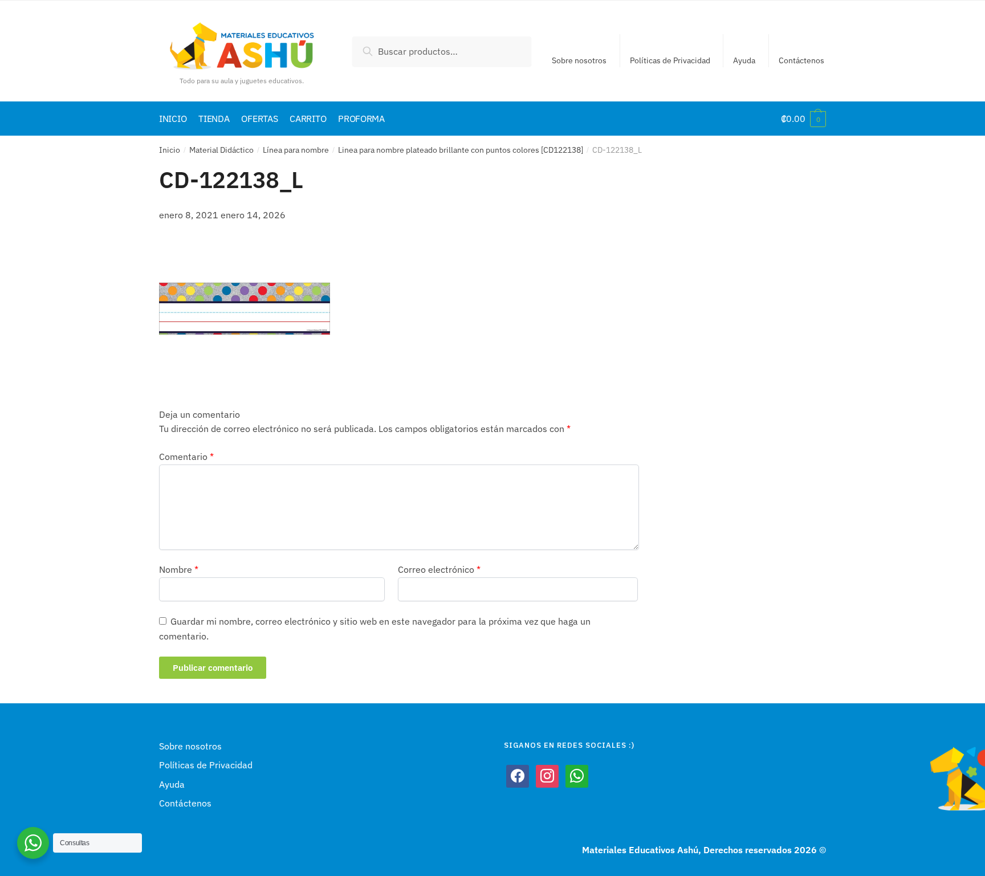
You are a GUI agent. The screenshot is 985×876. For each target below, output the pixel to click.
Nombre (178, 569)
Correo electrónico (439, 569)
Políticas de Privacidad (670, 60)
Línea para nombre (296, 150)
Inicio (169, 150)
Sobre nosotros (579, 60)
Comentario (186, 456)
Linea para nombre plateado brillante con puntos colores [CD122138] (460, 150)
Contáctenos (801, 60)
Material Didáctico (221, 150)
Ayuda (744, 60)
